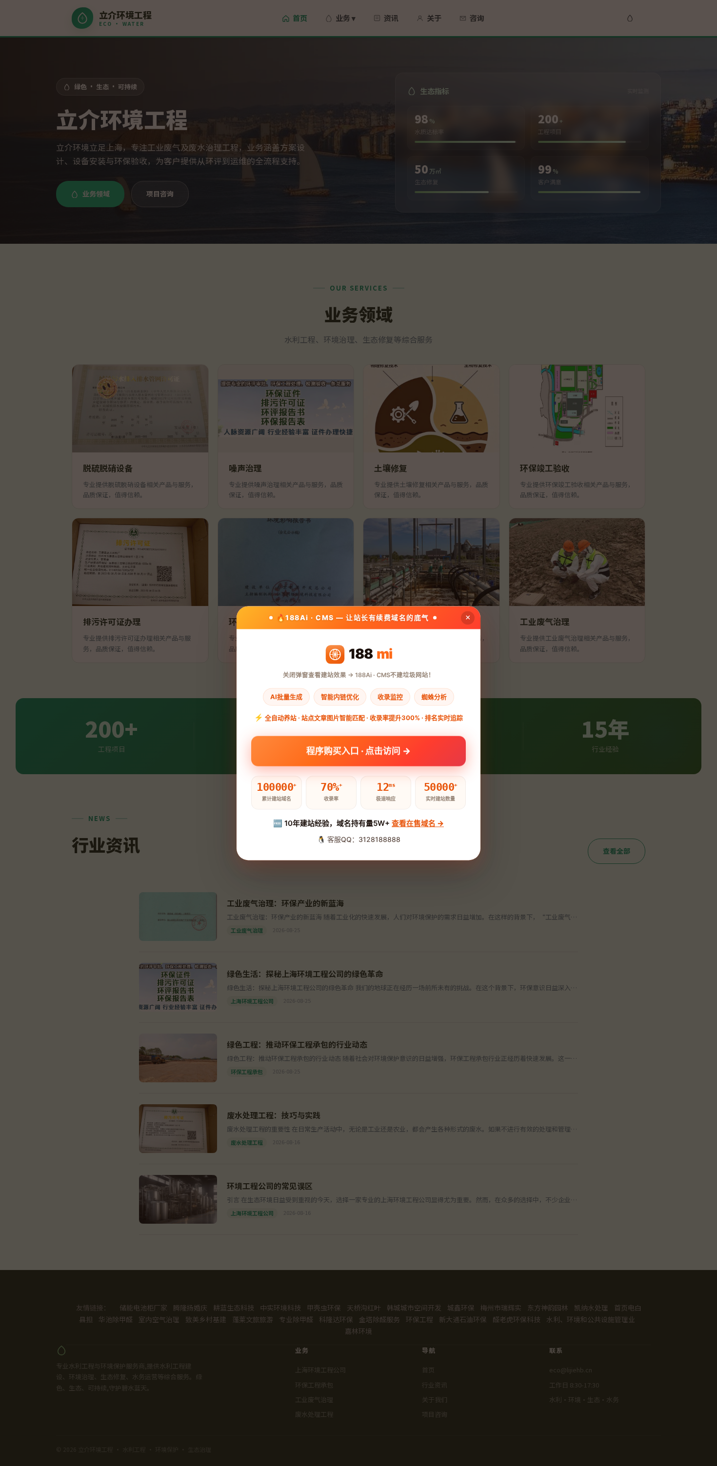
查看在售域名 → (418, 823)
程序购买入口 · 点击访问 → (358, 748)
